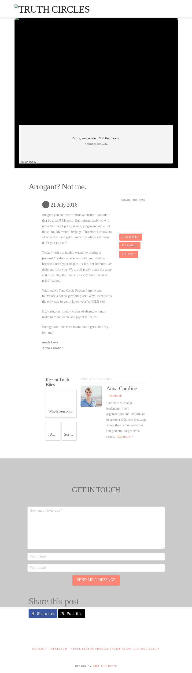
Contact (39, 648)
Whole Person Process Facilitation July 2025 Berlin (115, 648)
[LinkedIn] (96, 655)
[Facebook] (88, 655)
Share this (46, 613)
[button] (172, 10)
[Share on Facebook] (127, 209)
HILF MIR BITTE (105, 666)
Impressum (58, 648)
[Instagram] (104, 655)
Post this (74, 613)
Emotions (131, 245)
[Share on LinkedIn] (127, 219)
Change (130, 254)
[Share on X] (139, 209)
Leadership (132, 236)
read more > (125, 436)
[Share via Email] (139, 219)
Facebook (115, 396)
